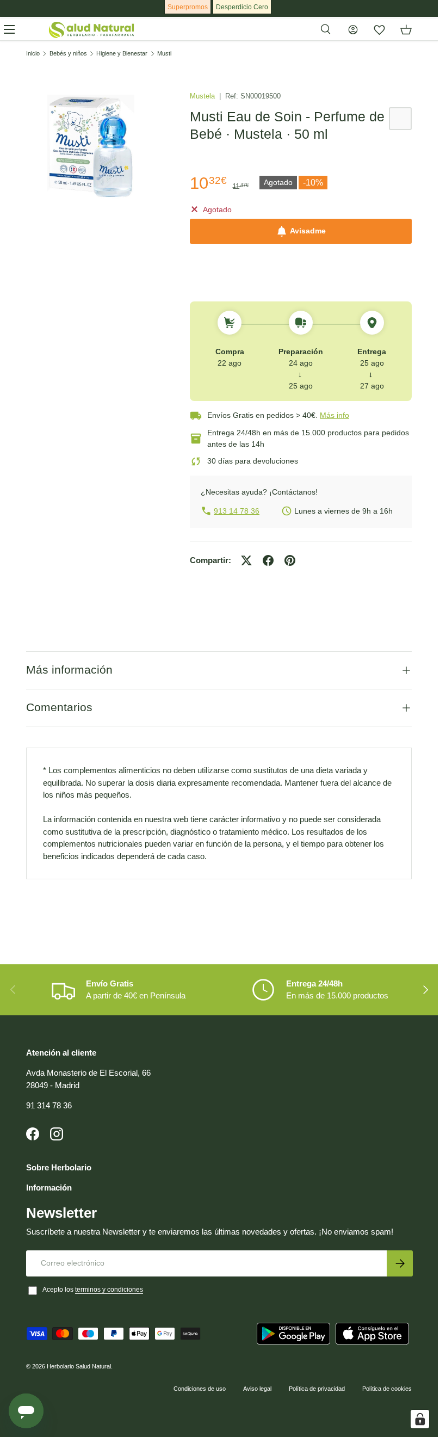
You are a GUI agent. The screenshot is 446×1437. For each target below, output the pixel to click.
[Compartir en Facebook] (268, 560)
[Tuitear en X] (246, 560)
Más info (334, 415)
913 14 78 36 (236, 511)
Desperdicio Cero (242, 7)
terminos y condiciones (109, 1289)
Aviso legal (257, 1388)
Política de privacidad (317, 1388)
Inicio (33, 54)
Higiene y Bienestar (121, 54)
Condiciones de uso (200, 1388)
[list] (90, 147)
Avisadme (308, 231)
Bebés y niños (68, 54)
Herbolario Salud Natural (79, 1366)
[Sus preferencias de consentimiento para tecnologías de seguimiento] (420, 1419)
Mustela (203, 96)
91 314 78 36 (49, 1105)
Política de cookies (387, 1388)
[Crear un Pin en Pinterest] (290, 560)
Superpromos (188, 7)
